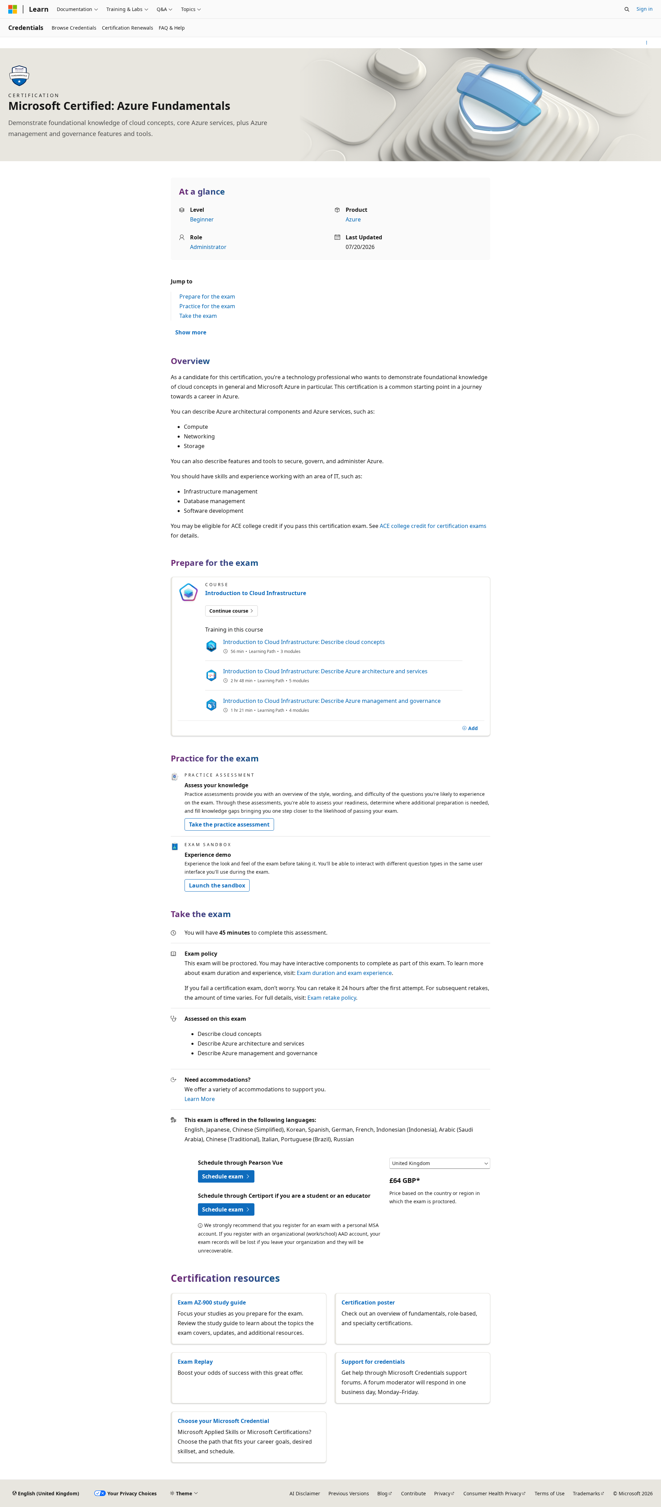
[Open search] (627, 9)
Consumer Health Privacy (492, 1493)
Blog (382, 1493)
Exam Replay (195, 1361)
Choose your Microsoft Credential (223, 1420)
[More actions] (647, 42)
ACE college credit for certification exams (433, 526)
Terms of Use (550, 1493)
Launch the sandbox (217, 885)
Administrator (208, 247)
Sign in (645, 9)
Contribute (413, 1493)
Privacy (442, 1493)
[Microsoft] (12, 9)
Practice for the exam (207, 306)
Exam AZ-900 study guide (212, 1302)
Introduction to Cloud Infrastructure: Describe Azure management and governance (332, 701)
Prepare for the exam (207, 296)
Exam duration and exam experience (344, 973)
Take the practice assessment (229, 824)
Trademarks (586, 1493)
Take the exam (198, 316)
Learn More (200, 1099)
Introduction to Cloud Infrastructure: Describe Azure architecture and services (325, 671)
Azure (353, 219)
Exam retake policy (331, 997)
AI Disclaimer (305, 1493)
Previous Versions (348, 1493)
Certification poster (368, 1302)
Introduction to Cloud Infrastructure (255, 593)
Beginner (202, 219)
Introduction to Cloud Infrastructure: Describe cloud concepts (304, 642)
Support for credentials (373, 1361)
